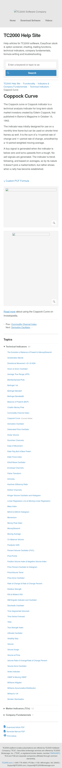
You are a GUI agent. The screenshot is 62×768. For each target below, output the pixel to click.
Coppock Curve (13, 418)
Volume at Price (13, 655)
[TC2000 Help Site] (30, 11)
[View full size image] (31, 206)
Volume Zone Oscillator (16, 666)
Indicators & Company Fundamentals (26, 85)
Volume (10, 644)
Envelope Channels (15, 467)
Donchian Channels (15, 440)
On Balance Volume (15, 539)
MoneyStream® (13, 528)
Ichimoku (11, 479)
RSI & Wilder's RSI (15, 594)
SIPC (58, 753)
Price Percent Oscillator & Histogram (22, 567)
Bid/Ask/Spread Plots (16, 379)
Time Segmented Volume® (18, 611)
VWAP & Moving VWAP (16, 677)
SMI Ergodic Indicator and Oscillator (22, 600)
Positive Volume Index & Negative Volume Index (26, 561)
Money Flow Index (14, 523)
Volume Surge (13, 649)
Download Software (30, 20)
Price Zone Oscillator (16, 578)
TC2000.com (7, 762)
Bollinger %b (12, 385)
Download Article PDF (15, 727)
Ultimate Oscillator (14, 633)
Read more (9, 311)
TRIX (9, 622)
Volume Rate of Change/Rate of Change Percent (27, 660)
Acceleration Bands (15, 357)
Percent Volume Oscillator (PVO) (20, 550)
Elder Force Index (14, 457)
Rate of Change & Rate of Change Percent (24, 583)
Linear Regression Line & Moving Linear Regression (28, 501)
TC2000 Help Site (12, 83)
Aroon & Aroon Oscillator (17, 368)
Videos (48, 20)
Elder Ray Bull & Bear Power (19, 451)
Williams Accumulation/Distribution (21, 688)
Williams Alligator (14, 682)
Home (13, 20)
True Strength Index (15, 627)
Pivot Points (12, 556)
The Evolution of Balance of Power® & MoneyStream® (29, 352)
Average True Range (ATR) (18, 374)
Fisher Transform (14, 473)
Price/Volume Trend (15, 572)
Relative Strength (14, 589)
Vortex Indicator (13, 671)
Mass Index (12, 506)
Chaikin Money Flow (15, 407)
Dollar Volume (13, 435)
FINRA (53, 753)
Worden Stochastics (15, 699)
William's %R (12, 693)
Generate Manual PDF (15, 731)
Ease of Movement (15, 445)
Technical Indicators (39, 86)
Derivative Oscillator (20, 327)
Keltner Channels (14, 489)
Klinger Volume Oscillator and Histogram (24, 495)
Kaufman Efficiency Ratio (17, 484)
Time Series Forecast (16, 616)
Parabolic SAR (13, 545)
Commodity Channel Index (24, 324)
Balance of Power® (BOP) (18, 401)
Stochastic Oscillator (15, 605)
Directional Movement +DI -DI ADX (21, 363)
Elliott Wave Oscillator (16, 462)
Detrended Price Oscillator (18, 429)
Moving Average (14, 534)
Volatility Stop (12, 638)
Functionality (29, 83)
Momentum (12, 517)
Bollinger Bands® (14, 390)
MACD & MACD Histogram (18, 512)
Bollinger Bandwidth (15, 396)
